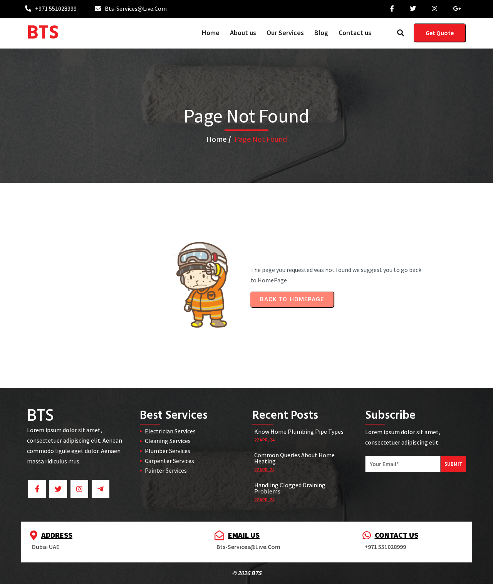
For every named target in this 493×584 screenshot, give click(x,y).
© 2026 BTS (247, 573)
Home (216, 139)
